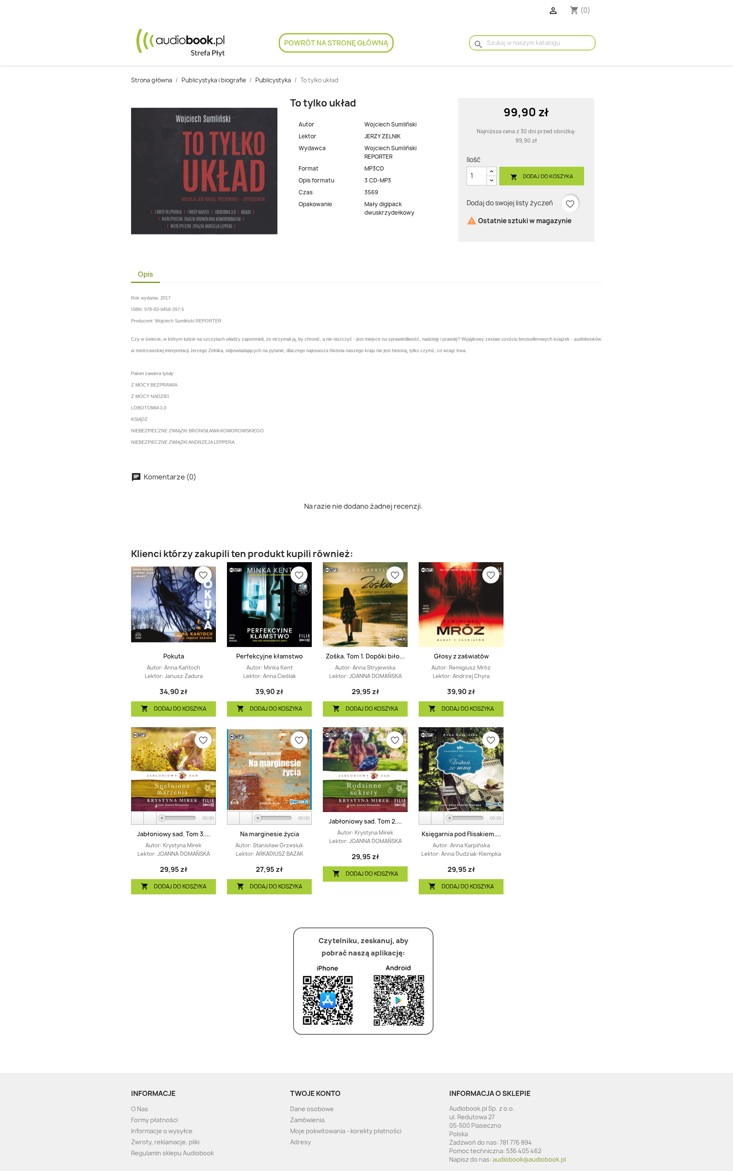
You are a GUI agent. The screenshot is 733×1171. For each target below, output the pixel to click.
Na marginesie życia (269, 834)
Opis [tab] (145, 274)
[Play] (137, 818)
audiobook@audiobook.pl (529, 1159)
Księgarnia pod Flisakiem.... (461, 834)
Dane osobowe (312, 1109)
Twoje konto (315, 1093)
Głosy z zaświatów (461, 656)
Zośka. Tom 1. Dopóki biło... (365, 656)
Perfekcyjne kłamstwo (269, 656)
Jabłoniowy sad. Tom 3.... (173, 834)
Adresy (300, 1142)
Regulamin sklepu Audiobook (172, 1153)
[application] (173, 818)
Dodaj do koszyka (541, 177)
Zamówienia (307, 1120)
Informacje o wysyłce (162, 1131)
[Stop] (150, 818)
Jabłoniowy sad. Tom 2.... (365, 821)
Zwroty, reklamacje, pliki (165, 1142)
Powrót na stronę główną (336, 43)
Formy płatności (154, 1120)
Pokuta (173, 656)
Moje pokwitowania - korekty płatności (345, 1131)
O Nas (139, 1109)
